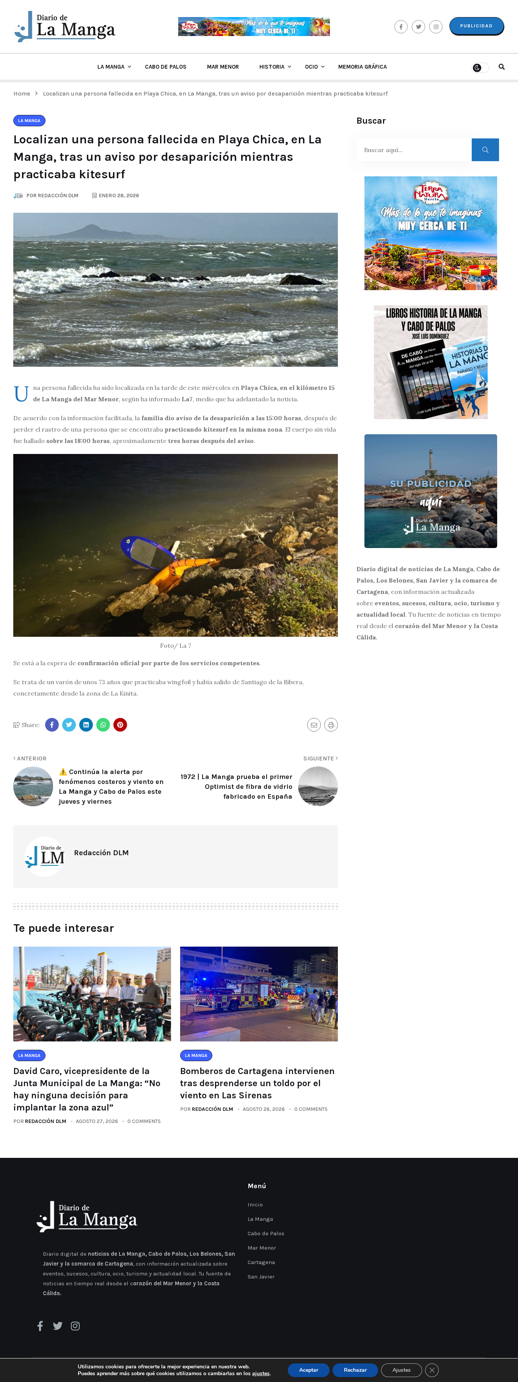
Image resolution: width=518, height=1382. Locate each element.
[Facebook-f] (40, 1326)
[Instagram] (75, 1326)
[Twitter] (58, 1326)
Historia (271, 66)
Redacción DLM (45, 1121)
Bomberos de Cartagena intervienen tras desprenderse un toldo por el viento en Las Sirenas (257, 1083)
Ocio (311, 66)
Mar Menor (223, 66)
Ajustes (401, 1370)
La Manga (110, 66)
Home (23, 93)
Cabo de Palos (166, 66)
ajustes (261, 1373)
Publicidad (476, 25)
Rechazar (355, 1370)
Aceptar (308, 1370)
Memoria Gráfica (362, 66)
